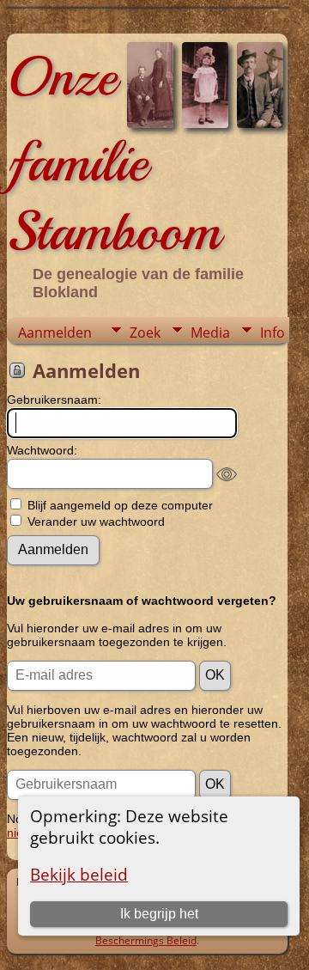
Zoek (145, 332)
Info (272, 332)
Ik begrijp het (159, 913)
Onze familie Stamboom (114, 153)
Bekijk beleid (79, 874)
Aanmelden (55, 332)
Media (210, 332)
